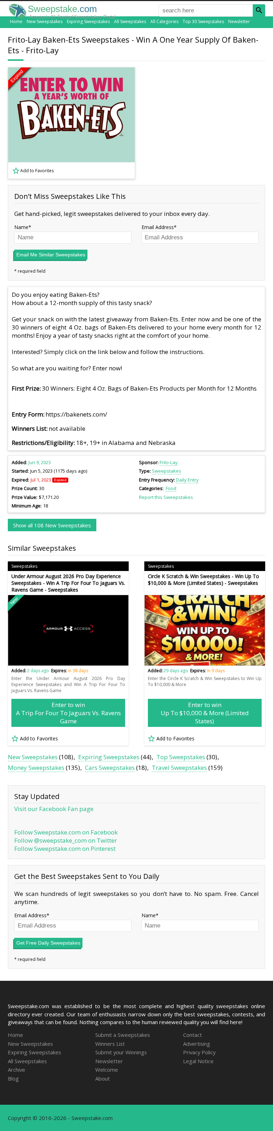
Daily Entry (187, 480)
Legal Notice (198, 1061)
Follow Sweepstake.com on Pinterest (65, 848)
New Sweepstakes (45, 21)
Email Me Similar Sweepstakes (50, 254)
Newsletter (239, 21)
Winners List (110, 1043)
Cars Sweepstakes (110, 767)
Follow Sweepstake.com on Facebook (66, 832)
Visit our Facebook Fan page (53, 809)
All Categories (164, 21)
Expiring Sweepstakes (88, 21)
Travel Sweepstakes (179, 767)
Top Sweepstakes (180, 757)
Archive (16, 1069)
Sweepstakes (166, 471)
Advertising (196, 1043)
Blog (13, 1078)
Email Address (157, 227)
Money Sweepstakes (36, 767)
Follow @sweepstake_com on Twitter (65, 840)
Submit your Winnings (121, 1052)
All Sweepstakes (130, 21)
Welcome (106, 1069)
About (102, 1078)
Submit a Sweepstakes (122, 1034)
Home (16, 21)
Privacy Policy (199, 1052)
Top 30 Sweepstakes (203, 21)
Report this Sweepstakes (166, 497)
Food (171, 488)
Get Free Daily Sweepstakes (48, 943)
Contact (192, 1034)
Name (21, 227)
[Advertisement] (205, 123)
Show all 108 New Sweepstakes (52, 525)
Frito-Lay (169, 462)
